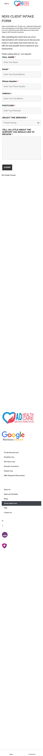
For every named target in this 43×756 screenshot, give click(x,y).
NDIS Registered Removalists (14, 475)
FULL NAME (9, 57)
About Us (7, 489)
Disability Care (9, 457)
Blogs (6, 499)
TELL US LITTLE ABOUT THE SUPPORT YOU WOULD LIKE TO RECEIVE (18, 132)
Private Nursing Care (11, 452)
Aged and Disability (11, 494)
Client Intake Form (10, 503)
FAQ (5, 508)
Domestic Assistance (11, 466)
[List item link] (21, 525)
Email (5, 69)
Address (7, 93)
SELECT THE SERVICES (15, 117)
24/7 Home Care (9, 462)
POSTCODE (8, 105)
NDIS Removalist (14, 30)
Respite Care (8, 471)
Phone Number (10, 81)
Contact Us (8, 512)
